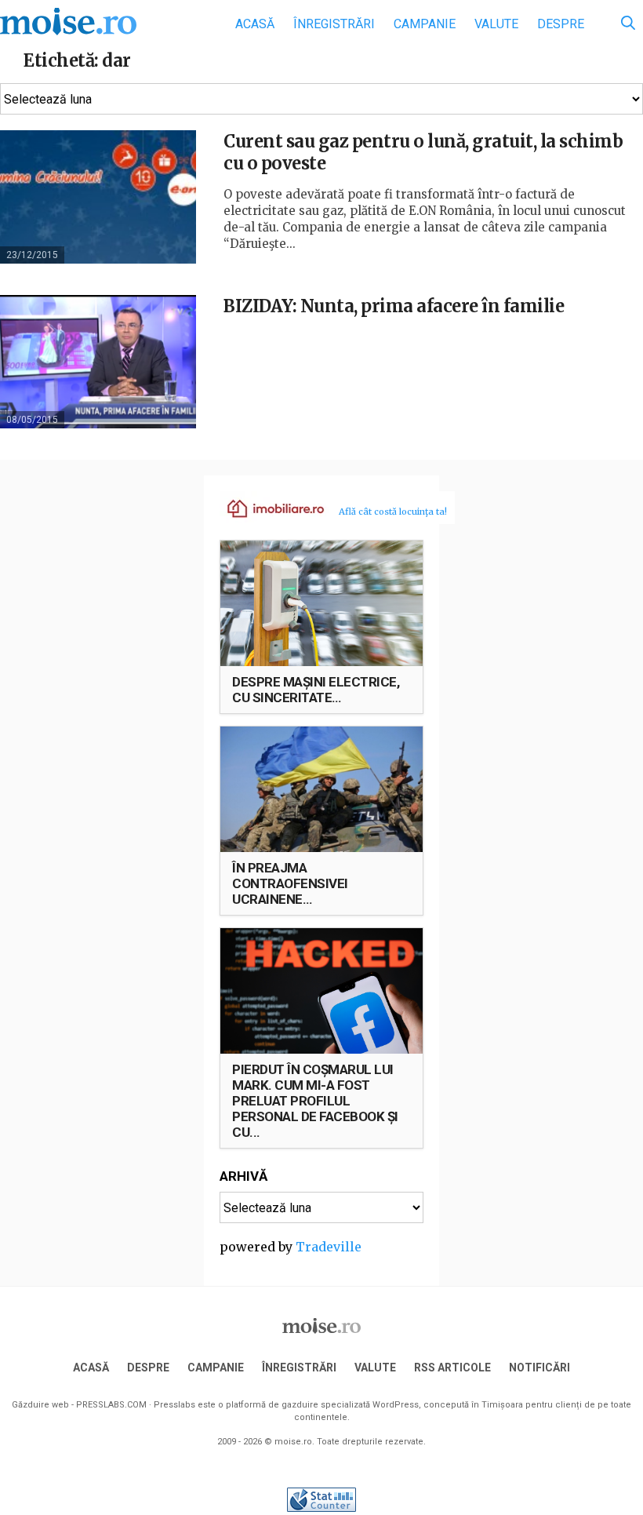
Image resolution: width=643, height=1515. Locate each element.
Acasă (254, 23)
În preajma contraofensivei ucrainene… (290, 883)
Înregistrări (334, 23)
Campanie (425, 23)
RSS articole (452, 1367)
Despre (560, 23)
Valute (496, 23)
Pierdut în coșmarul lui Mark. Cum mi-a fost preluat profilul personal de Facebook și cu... (315, 1101)
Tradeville (328, 1247)
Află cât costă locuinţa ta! (393, 511)
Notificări (539, 1367)
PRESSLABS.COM (111, 1405)
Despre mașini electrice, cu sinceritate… (315, 689)
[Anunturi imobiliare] (267, 507)
